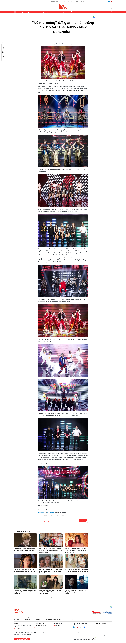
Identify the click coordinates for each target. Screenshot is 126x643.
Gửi (83, 520)
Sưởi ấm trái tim (72, 617)
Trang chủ (15, 12)
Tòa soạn (16, 623)
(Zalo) (44, 625)
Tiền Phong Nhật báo (66, 1)
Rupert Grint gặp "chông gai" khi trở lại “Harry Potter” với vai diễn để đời (25, 549)
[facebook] (109, 1)
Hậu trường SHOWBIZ (63, 12)
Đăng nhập (41, 512)
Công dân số (27, 619)
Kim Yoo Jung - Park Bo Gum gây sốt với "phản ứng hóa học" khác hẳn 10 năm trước (76, 571)
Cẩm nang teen (93, 617)
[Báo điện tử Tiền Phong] (96, 612)
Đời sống (20, 12)
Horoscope (104, 12)
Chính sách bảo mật (101, 623)
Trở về (3, 60)
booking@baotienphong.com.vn (43, 627)
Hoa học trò (18, 611)
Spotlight (97, 12)
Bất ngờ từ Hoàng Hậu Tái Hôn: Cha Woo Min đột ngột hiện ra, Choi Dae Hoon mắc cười (50, 571)
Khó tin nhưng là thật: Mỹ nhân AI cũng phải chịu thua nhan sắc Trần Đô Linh (24, 571)
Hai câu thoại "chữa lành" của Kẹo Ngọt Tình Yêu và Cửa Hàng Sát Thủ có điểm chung (50, 550)
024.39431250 (18, 628)
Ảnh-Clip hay (82, 12)
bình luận (69, 43)
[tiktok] (81, 627)
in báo (66, 43)
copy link (63, 43)
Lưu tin (3, 52)
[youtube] (111, 1)
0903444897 (58, 625)
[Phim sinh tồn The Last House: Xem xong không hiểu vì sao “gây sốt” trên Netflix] (25, 582)
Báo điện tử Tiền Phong (63, 6)
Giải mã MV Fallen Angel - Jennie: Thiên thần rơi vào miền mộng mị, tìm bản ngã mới (75, 550)
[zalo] (86, 627)
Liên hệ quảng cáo (39, 623)
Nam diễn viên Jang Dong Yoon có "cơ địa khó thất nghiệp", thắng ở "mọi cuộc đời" (50, 591)
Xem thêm (111, 12)
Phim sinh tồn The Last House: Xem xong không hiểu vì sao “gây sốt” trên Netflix (25, 591)
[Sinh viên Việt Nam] (107, 612)
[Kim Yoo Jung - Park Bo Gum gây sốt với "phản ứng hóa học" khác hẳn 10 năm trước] (76, 561)
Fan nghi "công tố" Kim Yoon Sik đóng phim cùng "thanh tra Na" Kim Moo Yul (76, 591)
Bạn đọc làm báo (22, 639)
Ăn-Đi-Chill (74, 12)
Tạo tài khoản (50, 512)
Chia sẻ (3, 48)
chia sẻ (56, 43)
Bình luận (3, 56)
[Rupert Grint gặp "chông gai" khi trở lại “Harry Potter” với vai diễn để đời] (25, 540)
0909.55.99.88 (39, 625)
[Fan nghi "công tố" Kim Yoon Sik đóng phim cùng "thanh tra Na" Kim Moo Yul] (76, 582)
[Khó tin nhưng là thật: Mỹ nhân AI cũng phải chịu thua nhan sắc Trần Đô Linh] (25, 561)
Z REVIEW (90, 12)
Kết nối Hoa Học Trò (51, 619)
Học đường (41, 12)
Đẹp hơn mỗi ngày (51, 12)
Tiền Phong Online (53, 1)
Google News (94, 17)
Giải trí (34, 12)
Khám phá (27, 12)
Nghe (3, 44)
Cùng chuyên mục (22, 531)
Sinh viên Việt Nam (79, 1)
